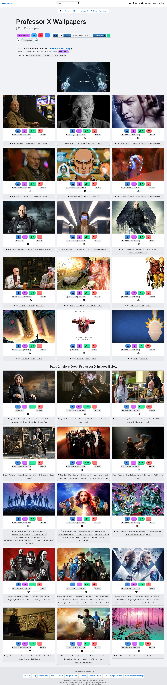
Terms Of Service (57, 676)
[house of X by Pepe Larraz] (29, 342)
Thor (42, 52)
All (18, 40)
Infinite (68, 35)
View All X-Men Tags (60, 48)
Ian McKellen (155, 596)
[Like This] (141, 346)
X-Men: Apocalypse (154, 143)
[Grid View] (55, 35)
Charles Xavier (28, 419)
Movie (67, 11)
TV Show (77, 196)
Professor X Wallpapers (99, 11)
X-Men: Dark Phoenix (41, 540)
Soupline (35, 353)
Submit (137, 3)
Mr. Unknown (143, 526)
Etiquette (83, 676)
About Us (26, 676)
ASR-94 (89, 138)
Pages (75, 35)
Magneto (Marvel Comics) (71, 537)
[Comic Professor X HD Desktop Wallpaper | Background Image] (138, 342)
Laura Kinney (79, 419)
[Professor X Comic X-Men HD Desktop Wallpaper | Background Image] (83, 342)
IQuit (89, 592)
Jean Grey (94, 537)
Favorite (24, 35)
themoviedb (35, 592)
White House (18, 419)
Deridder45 (143, 138)
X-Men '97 (85, 196)
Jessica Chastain (36, 656)
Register (161, 3)
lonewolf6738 (35, 244)
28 (33, 184)
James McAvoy (125, 143)
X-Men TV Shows (60, 55)
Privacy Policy (43, 676)
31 (88, 131)
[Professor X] (138, 289)
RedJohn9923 (89, 526)
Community (147, 3)
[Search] (78, 3)
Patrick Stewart (30, 143)
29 (33, 131)
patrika (89, 191)
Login (155, 3)
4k (36, 40)
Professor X (84, 11)
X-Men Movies (48, 55)
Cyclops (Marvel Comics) (100, 475)
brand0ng (89, 300)
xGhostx (35, 138)
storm (55, 52)
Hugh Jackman (68, 419)
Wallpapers (28, 40)
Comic (100, 305)
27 (88, 406)
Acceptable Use (71, 676)
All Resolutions (99, 35)
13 (142, 131)
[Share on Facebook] (47, 35)
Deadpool (30, 52)
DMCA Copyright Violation (113, 676)
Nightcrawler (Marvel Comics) (13, 540)
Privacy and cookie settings (134, 676)
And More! (63, 52)
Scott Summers (100, 531)
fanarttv (144, 244)
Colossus (89, 596)
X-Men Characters (35, 55)
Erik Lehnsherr (67, 596)
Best (82, 35)
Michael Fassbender (153, 600)
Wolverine (49, 52)
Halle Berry (62, 478)
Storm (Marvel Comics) (38, 537)
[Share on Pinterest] (40, 35)
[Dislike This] (148, 293)
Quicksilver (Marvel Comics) (21, 534)
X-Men (74, 11)
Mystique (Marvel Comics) (37, 531)
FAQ (34, 676)
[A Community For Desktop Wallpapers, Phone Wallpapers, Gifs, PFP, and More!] (60, 11)
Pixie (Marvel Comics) (154, 531)
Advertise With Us (95, 676)
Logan (45, 143)
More (88, 35)
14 (33, 406)
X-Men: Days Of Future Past (42, 249)
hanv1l (89, 414)
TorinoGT (144, 191)
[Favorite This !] (134, 293)
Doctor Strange (91, 305)
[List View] (60, 35)
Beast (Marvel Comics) (71, 475)
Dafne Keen (104, 419)
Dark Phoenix (29, 543)
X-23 (87, 419)
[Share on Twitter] (34, 35)
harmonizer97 (35, 526)
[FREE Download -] (127, 293)
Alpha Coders (7, 3)
